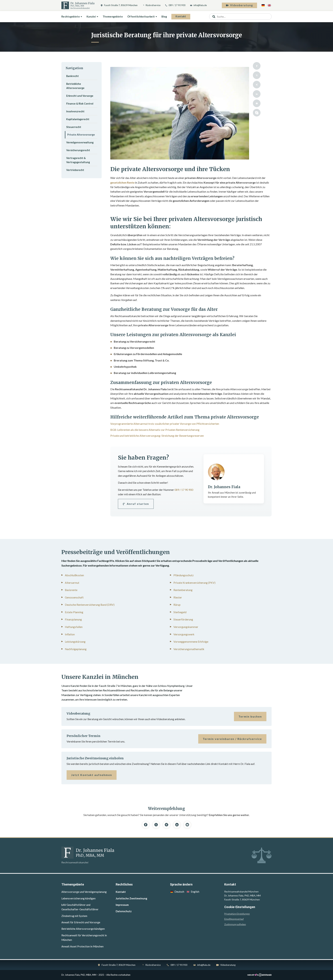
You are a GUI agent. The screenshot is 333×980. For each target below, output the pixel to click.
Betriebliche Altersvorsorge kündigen (83, 928)
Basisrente (71, 590)
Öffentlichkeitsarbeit (141, 16)
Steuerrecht (73, 127)
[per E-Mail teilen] (257, 103)
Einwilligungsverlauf (234, 919)
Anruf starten (138, 503)
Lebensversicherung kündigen (78, 898)
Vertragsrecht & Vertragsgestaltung (78, 160)
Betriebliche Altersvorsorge (75, 85)
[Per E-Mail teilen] (187, 824)
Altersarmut (72, 582)
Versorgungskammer (185, 626)
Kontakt (181, 16)
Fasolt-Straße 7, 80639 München (121, 5)
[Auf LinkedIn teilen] (177, 824)
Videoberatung (241, 5)
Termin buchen (250, 716)
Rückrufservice (153, 5)
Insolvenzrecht (75, 111)
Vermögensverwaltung (79, 142)
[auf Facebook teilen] (257, 66)
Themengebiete (113, 16)
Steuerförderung (183, 619)
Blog (164, 16)
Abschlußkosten (74, 575)
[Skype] (257, 112)
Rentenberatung (183, 590)
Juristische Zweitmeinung (131, 898)
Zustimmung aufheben (235, 924)
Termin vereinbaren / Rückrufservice (232, 738)
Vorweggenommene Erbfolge (190, 641)
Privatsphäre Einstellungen (237, 914)
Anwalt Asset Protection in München (82, 946)
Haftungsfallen (74, 626)
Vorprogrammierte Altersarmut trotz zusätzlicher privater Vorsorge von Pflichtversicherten (164, 423)
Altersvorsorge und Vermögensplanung (84, 891)
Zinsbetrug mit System (74, 915)
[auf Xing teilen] (257, 84)
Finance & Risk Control (79, 103)
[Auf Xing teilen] (166, 824)
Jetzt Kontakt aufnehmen (91, 774)
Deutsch (179, 891)
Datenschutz (124, 911)
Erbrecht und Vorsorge (79, 95)
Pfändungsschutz (183, 575)
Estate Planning (74, 612)
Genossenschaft (74, 597)
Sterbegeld (179, 612)
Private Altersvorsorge (81, 134)
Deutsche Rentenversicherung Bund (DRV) (89, 604)
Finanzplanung (73, 619)
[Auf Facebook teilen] (146, 824)
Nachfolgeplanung (76, 649)
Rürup (177, 604)
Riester (177, 597)
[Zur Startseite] (78, 5)
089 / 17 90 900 (177, 5)
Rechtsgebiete (70, 16)
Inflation (70, 634)
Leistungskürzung (75, 641)
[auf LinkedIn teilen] (257, 94)
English (195, 891)
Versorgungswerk (183, 634)
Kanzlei (91, 16)
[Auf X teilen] (156, 824)
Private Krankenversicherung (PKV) (194, 582)
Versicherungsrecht (78, 150)
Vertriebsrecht (75, 170)
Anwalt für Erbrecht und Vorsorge (80, 922)
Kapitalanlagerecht (77, 119)
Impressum (122, 904)
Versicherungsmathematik (188, 649)
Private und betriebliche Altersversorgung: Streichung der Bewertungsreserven (157, 435)
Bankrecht (72, 76)
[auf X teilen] (257, 75)
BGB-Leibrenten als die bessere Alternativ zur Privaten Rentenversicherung (154, 429)
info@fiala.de (200, 5)
